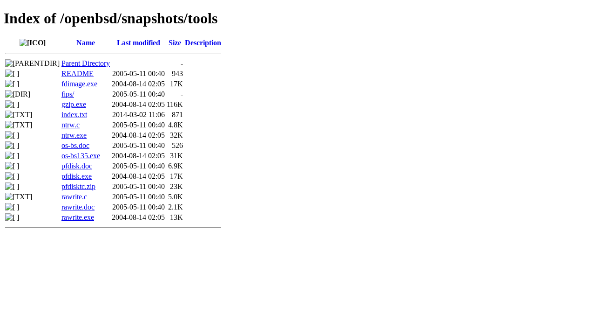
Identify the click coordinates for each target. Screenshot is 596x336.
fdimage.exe (79, 84)
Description (203, 43)
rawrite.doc (78, 207)
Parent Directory (85, 63)
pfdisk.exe (76, 176)
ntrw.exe (74, 135)
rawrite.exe (77, 217)
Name (85, 43)
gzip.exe (73, 104)
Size (175, 43)
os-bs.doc (75, 145)
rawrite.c (74, 197)
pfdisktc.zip (78, 186)
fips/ (67, 94)
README (77, 73)
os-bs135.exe (80, 156)
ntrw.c (70, 125)
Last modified (138, 43)
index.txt (74, 115)
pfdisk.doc (76, 166)
